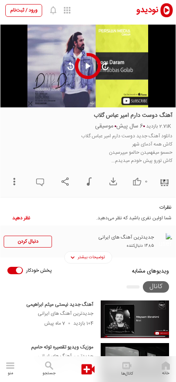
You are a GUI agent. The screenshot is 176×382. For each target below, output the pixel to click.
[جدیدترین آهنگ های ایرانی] (164, 241)
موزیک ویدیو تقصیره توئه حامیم (62, 347)
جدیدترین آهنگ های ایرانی (65, 313)
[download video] (111, 181)
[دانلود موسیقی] (87, 181)
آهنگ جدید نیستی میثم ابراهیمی (59, 304)
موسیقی (104, 126)
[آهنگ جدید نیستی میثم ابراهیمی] (135, 319)
